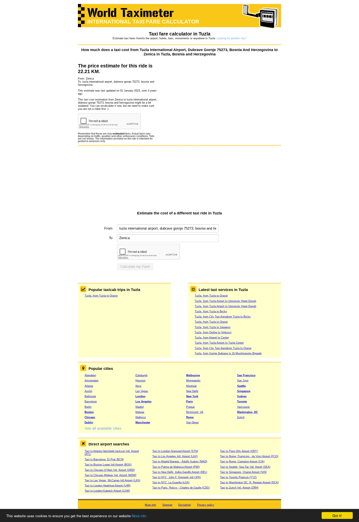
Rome (190, 417)
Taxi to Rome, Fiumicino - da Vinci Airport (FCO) (249, 456)
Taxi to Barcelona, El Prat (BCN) (104, 459)
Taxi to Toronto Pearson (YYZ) (238, 477)
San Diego (192, 422)
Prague (190, 406)
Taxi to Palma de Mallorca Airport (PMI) (176, 466)
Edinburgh (141, 375)
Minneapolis (193, 380)
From (108, 228)
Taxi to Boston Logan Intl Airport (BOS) (108, 464)
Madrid (139, 406)
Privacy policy (205, 504)
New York (192, 396)
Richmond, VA (194, 412)
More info (139, 515)
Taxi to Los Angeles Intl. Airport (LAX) (175, 456)
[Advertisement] (179, 180)
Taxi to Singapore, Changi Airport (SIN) (243, 472)
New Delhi (192, 391)
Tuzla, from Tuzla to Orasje (101, 295)
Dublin (89, 422)
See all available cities (103, 428)
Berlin (88, 406)
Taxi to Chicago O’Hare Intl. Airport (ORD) (110, 470)
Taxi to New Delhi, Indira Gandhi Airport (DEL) (179, 472)
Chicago (90, 417)
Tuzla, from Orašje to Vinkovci (213, 332)
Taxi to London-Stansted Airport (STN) (175, 451)
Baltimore (90, 396)
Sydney (242, 396)
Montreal (191, 386)
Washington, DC (247, 412)
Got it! (337, 515)
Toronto (242, 401)
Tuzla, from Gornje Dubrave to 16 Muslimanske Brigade (228, 353)
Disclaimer (184, 504)
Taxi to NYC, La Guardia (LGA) (170, 482)
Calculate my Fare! (135, 267)
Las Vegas (141, 391)
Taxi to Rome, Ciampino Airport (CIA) (242, 461)
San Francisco (246, 375)
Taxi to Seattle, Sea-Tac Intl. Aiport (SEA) (245, 466)
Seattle (241, 386)
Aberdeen (90, 375)
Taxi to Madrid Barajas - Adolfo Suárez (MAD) (179, 461)
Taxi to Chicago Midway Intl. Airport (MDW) (110, 475)
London (140, 396)
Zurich (241, 417)
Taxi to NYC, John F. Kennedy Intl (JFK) (176, 477)
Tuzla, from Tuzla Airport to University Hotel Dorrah (225, 301)
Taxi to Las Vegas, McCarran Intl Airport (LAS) (112, 480)
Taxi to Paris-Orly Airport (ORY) (239, 451)
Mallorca (140, 417)
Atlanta (89, 386)
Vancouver (243, 406)
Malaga (139, 412)
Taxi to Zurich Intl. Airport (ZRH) (239, 487)
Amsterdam (91, 380)
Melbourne (193, 375)
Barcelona (91, 401)
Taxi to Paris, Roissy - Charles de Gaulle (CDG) (181, 487)
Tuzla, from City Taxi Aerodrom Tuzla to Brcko (223, 316)
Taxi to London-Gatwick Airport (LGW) (107, 490)
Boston (89, 412)
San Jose (242, 380)
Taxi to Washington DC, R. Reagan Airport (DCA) (249, 482)
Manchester (142, 422)
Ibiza (138, 386)
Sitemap (167, 504)
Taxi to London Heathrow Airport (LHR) (107, 485)
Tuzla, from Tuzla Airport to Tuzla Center (219, 342)
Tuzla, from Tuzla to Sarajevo (212, 327)
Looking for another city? (231, 38)
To (110, 238)
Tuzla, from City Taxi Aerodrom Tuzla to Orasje (223, 348)
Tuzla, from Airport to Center (212, 337)
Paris (189, 401)
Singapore (243, 391)
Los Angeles (143, 401)
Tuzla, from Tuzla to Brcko (211, 311)
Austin (88, 391)
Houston (140, 380)
